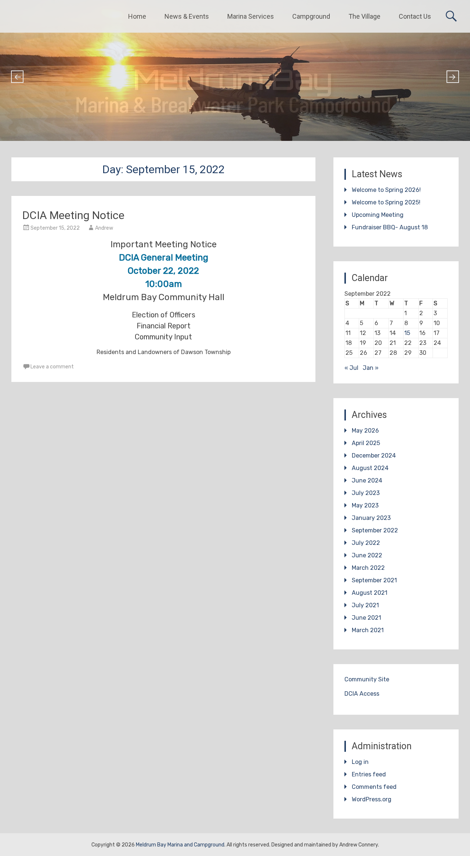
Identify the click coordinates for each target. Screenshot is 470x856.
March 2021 (368, 630)
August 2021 (369, 592)
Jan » (371, 367)
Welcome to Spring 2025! (386, 202)
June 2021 (366, 617)
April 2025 (366, 443)
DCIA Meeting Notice (73, 215)
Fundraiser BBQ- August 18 (390, 227)
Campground (311, 16)
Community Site (366, 679)
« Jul (351, 367)
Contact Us (415, 16)
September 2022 (375, 530)
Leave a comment (52, 367)
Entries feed (369, 774)
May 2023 (365, 505)
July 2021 (365, 605)
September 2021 (374, 580)
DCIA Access (361, 693)
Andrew (104, 228)
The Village (364, 16)
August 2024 (370, 468)
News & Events (186, 16)
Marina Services (250, 16)
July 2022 (366, 542)
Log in (360, 761)
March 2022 (368, 567)
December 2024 (374, 455)
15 (407, 332)
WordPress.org (371, 799)
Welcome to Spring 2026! (386, 189)
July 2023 (366, 492)
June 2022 (367, 555)
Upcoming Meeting (378, 214)
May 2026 (365, 430)
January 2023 (371, 517)
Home (137, 16)
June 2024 (367, 480)
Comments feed (374, 786)
